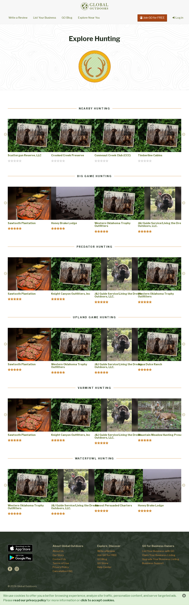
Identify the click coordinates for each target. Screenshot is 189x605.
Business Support (153, 563)
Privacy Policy (61, 567)
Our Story (58, 555)
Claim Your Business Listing (158, 555)
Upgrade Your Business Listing (160, 559)
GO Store (102, 563)
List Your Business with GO (158, 551)
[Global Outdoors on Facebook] (10, 570)
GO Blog (67, 17)
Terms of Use (61, 563)
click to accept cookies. (97, 600)
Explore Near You (89, 17)
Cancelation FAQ (62, 571)
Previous (5, 134)
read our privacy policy (29, 600)
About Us (58, 551)
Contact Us (59, 559)
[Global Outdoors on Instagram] (17, 570)
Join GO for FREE (107, 555)
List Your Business (44, 17)
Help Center (104, 567)
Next (183, 134)
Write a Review (18, 17)
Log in (179, 17)
